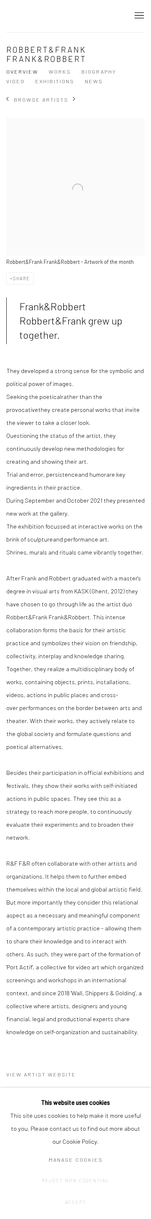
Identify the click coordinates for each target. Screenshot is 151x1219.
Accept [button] (75, 1202)
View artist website (41, 1074)
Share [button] (21, 278)
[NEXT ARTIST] (74, 99)
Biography (98, 71)
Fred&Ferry (56, 16)
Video (15, 81)
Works (60, 71)
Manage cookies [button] (76, 1159)
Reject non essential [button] (75, 1180)
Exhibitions (54, 81)
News (94, 81)
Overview (22, 71)
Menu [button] (138, 16)
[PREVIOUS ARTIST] (8, 99)
